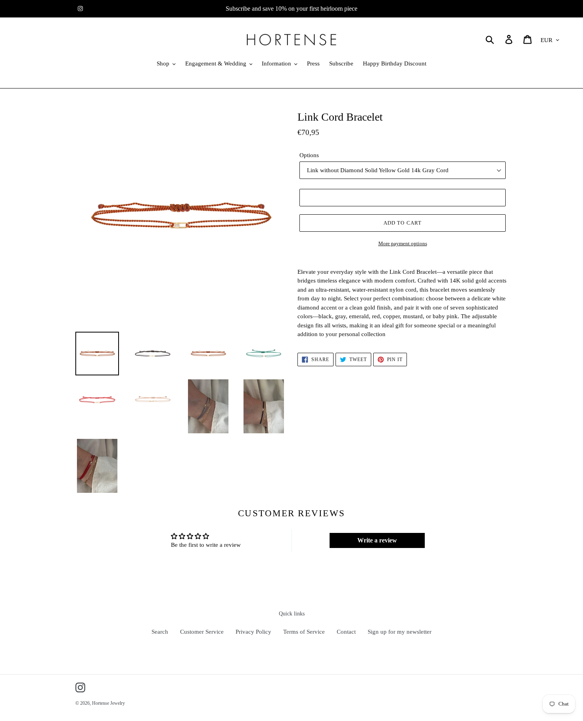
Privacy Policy (253, 632)
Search (160, 632)
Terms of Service (304, 632)
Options (309, 155)
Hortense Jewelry (108, 703)
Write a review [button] (377, 540)
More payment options (402, 243)
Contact (346, 632)
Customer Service (202, 632)
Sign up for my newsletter (399, 632)
